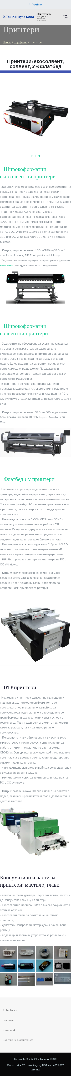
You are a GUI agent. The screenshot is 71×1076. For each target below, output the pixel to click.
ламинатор (7, 265)
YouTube (37, 4)
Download (9, 1030)
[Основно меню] (65, 17)
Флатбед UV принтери (29, 480)
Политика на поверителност (18, 1039)
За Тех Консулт (11, 1010)
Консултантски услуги (44, 15)
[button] (4, 118)
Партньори (8, 1020)
